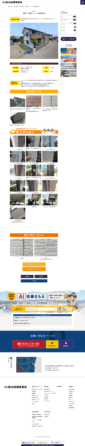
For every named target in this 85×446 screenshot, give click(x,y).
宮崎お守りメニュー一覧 (37, 389)
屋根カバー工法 (35, 395)
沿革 (70, 399)
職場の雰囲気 (71, 407)
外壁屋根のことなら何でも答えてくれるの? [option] (24, 317)
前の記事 (27, 276)
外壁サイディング (35, 399)
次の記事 (41, 276)
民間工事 (46, 398)
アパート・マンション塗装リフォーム (49, 394)
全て (68, 16)
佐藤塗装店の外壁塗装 (36, 414)
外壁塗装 (34, 391)
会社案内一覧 (71, 391)
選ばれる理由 (71, 389)
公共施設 (46, 396)
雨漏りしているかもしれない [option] (21, 320)
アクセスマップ (72, 401)
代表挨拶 (70, 393)
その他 (33, 403)
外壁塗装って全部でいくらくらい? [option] (22, 326)
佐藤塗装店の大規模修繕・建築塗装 (37, 417)
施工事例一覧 (47, 389)
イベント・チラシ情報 (36, 420)
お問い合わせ (47, 414)
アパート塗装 (35, 401)
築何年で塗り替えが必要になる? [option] (22, 323)
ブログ (33, 422)
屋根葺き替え (35, 397)
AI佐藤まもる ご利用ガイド (37, 426)
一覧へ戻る (34, 281)
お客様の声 (59, 386)
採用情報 (70, 405)
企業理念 (70, 395)
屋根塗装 (34, 393)
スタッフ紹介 (71, 403)
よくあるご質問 (35, 424)
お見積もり (46, 416)
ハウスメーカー (47, 400)
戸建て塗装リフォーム (49, 391)
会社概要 (70, 397)
